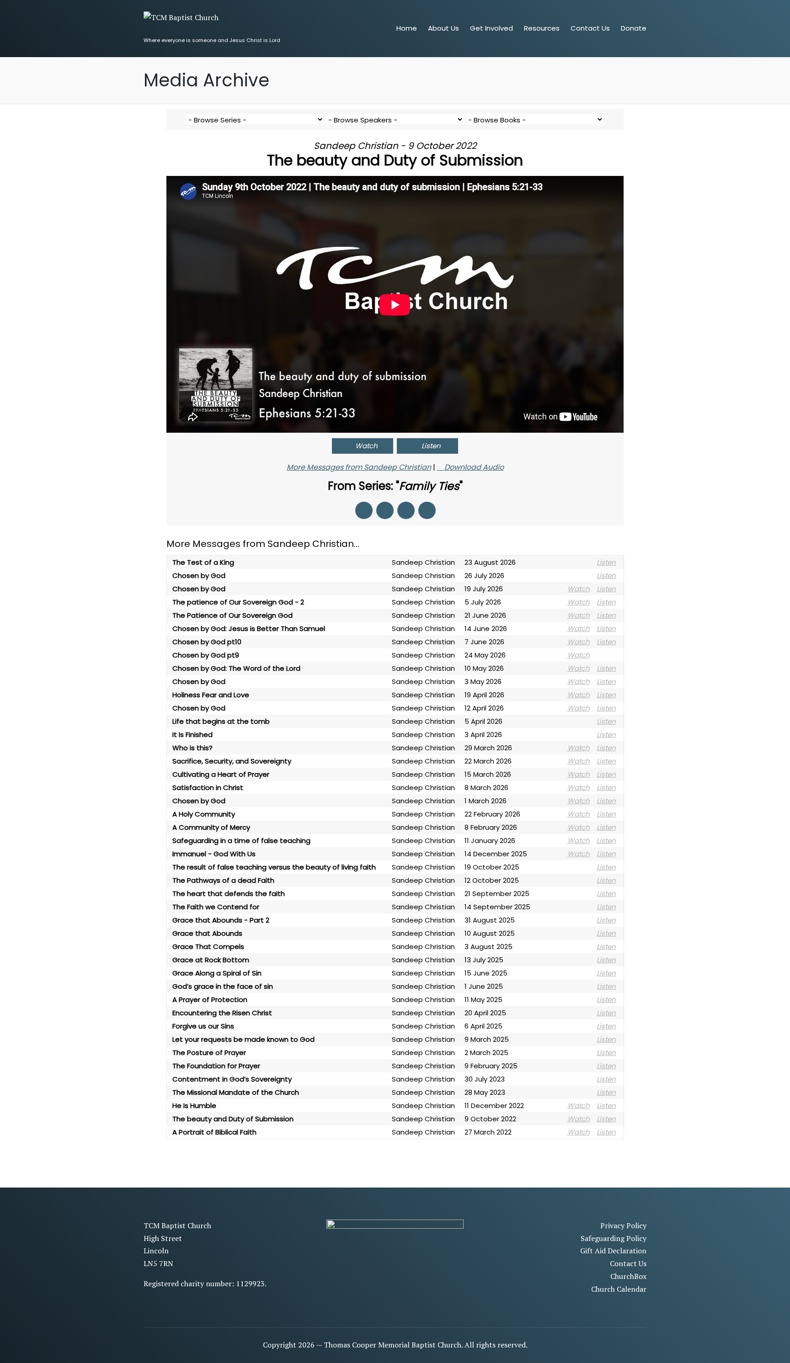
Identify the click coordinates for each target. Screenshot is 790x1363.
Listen (431, 446)
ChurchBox (628, 1276)
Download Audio (474, 467)
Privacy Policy (623, 1225)
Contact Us (628, 1263)
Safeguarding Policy (613, 1238)
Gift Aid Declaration (613, 1251)
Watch (366, 446)
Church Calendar (618, 1289)
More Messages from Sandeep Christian (359, 467)
